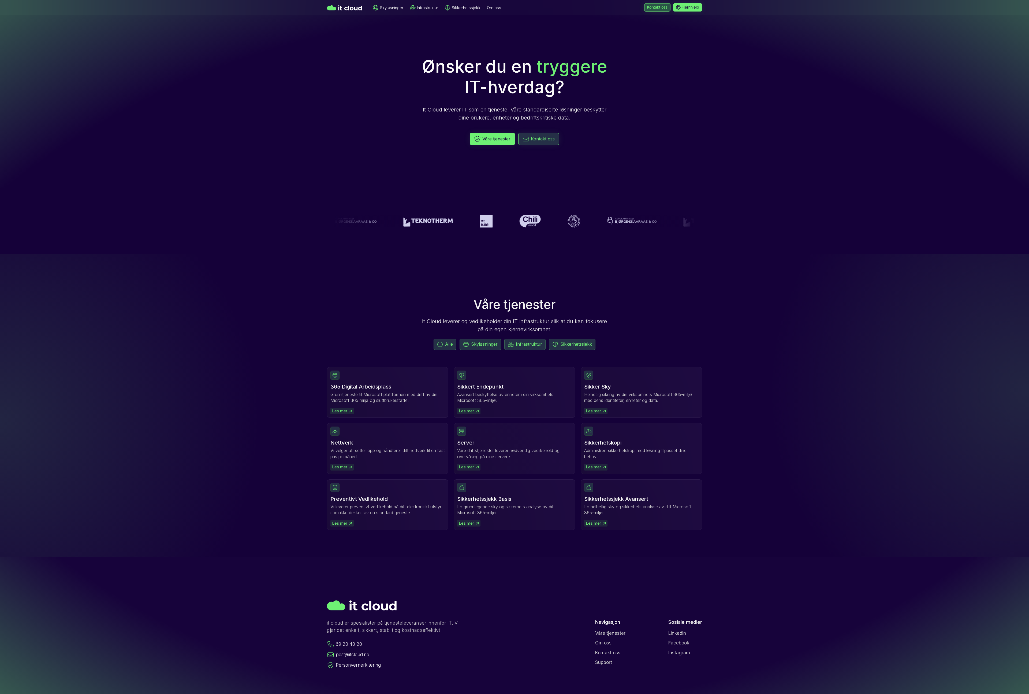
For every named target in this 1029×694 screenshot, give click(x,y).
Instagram (679, 652)
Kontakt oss (607, 652)
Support (603, 662)
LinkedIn (677, 633)
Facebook (678, 643)
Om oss (494, 8)
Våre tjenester (610, 633)
